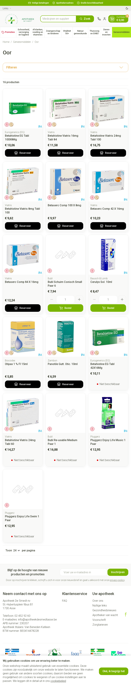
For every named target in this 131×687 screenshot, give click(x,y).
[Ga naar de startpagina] (20, 19)
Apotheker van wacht (105, 615)
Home (6, 42)
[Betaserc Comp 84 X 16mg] (23, 255)
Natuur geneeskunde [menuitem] (81, 32)
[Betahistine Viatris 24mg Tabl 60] (23, 413)
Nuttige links (99, 605)
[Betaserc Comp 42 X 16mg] (108, 182)
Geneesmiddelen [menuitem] (122, 33)
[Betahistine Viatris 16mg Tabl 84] (65, 108)
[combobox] (58, 18)
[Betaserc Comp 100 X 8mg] (65, 182)
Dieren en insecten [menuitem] (107, 32)
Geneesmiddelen (22, 42)
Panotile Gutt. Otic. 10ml (63, 364)
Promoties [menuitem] (10, 32)
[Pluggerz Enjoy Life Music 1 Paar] (108, 413)
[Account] (104, 19)
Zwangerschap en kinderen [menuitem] (54, 32)
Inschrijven (118, 572)
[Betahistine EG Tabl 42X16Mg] (108, 337)
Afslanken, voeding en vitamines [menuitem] (38, 32)
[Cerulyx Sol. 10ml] (108, 255)
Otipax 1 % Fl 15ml (16, 364)
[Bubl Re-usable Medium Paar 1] (65, 413)
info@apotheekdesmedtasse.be (37, 619)
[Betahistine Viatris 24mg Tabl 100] (108, 108)
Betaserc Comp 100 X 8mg (64, 205)
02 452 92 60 (22, 615)
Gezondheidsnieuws (104, 610)
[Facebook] (125, 614)
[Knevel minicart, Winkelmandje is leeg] (112, 19)
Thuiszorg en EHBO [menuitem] (95, 32)
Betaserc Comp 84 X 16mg (21, 282)
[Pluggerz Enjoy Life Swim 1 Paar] (23, 489)
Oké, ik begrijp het (114, 671)
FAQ (64, 600)
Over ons (97, 600)
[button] (65, 67)
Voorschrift (99, 619)
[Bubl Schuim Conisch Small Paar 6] (65, 255)
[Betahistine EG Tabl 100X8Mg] (23, 108)
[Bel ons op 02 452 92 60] (99, 19)
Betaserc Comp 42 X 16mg (107, 208)
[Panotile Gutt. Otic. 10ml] (65, 337)
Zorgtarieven (100, 624)
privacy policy (117, 580)
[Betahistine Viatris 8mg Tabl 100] (23, 182)
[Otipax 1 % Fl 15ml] (23, 337)
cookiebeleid (58, 681)
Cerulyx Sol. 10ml (101, 282)
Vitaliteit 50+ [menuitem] (67, 32)
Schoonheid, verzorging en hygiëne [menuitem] (24, 32)
